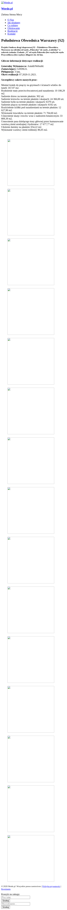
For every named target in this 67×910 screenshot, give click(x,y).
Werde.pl (7, 8)
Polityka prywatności (51, 886)
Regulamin (6, 889)
